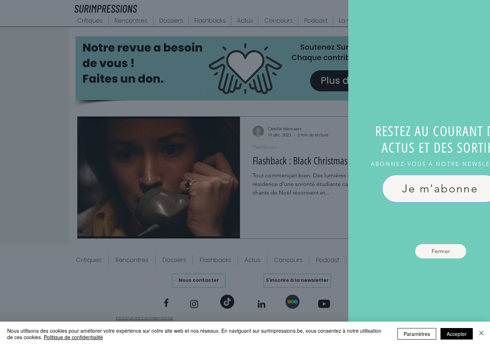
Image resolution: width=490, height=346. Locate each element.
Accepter (457, 333)
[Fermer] (481, 333)
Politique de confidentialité (73, 337)
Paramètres (417, 333)
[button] (476, 13)
